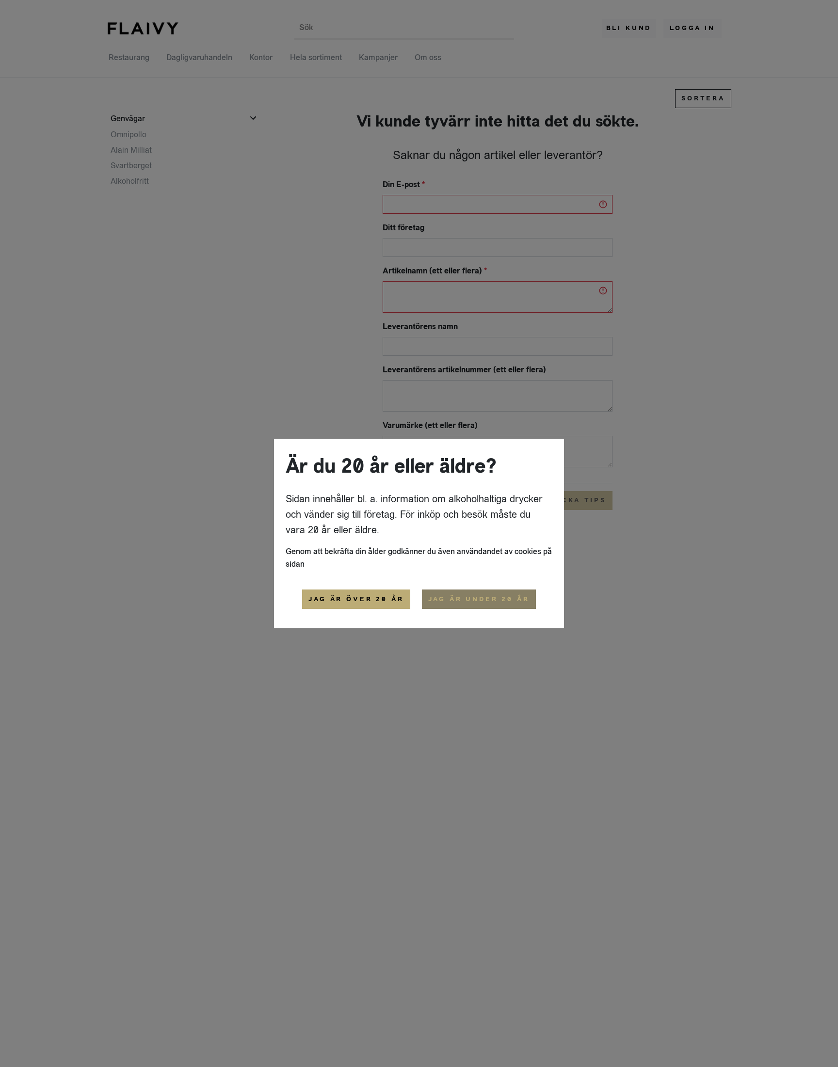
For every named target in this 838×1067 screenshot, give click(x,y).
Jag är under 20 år (479, 599)
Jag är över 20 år (355, 599)
